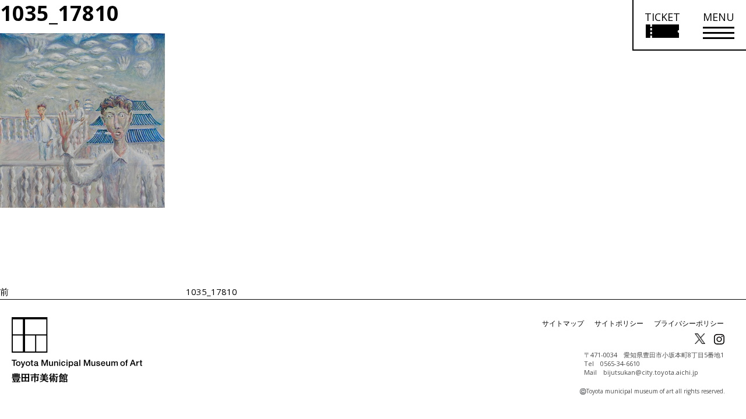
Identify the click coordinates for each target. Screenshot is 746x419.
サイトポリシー (618, 323)
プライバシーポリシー (689, 323)
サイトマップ (563, 323)
